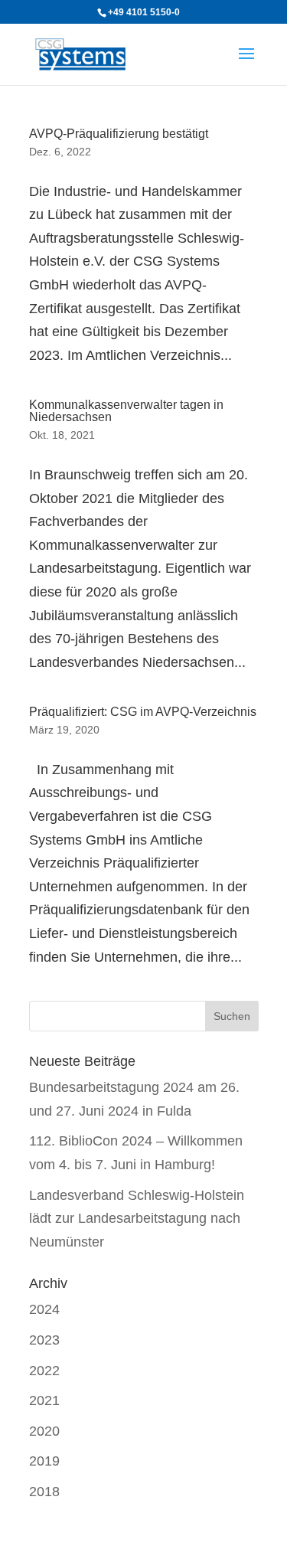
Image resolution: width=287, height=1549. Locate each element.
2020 (44, 1431)
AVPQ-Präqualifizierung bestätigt (118, 133)
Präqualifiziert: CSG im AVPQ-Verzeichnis (142, 711)
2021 (44, 1400)
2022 (44, 1370)
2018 (44, 1491)
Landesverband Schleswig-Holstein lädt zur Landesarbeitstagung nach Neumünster (136, 1219)
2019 (44, 1461)
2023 (44, 1340)
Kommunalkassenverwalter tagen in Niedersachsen (126, 410)
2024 (44, 1309)
